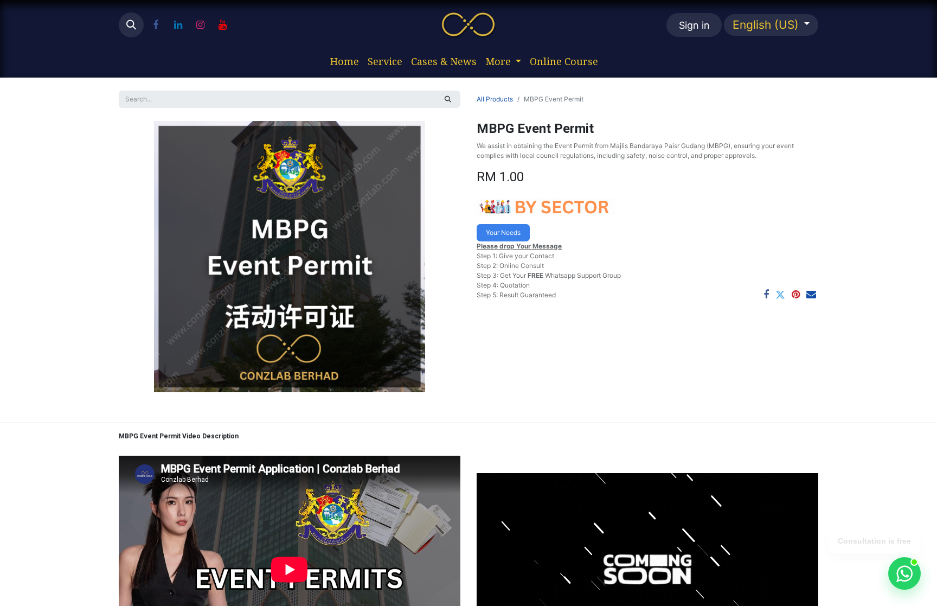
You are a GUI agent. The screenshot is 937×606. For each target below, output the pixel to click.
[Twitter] (780, 294)
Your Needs (503, 232)
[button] (131, 24)
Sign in (694, 25)
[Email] (811, 294)
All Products (495, 99)
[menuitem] (344, 61)
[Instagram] (200, 25)
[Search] (447, 99)
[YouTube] (222, 25)
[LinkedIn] (178, 25)
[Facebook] (155, 25)
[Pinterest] (796, 294)
